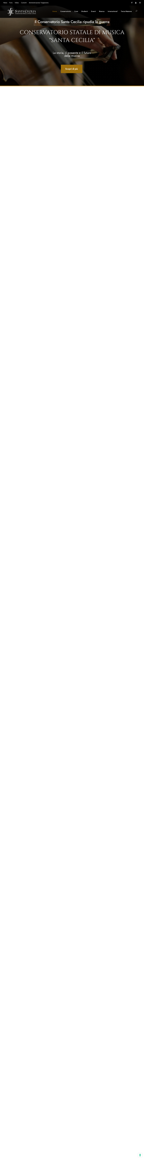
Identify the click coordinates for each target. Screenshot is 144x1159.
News (5, 3)
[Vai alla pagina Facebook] (131, 3)
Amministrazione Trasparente (38, 3)
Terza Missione (126, 11)
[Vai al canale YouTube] (135, 3)
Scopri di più (71, 68)
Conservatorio (65, 11)
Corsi (76, 11)
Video (17, 3)
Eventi (93, 11)
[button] (136, 11)
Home (54, 11)
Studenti (84, 11)
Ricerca (101, 11)
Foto (10, 3)
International (112, 11)
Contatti (24, 3)
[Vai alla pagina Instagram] (140, 3)
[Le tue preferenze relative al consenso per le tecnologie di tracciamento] (140, 1155)
